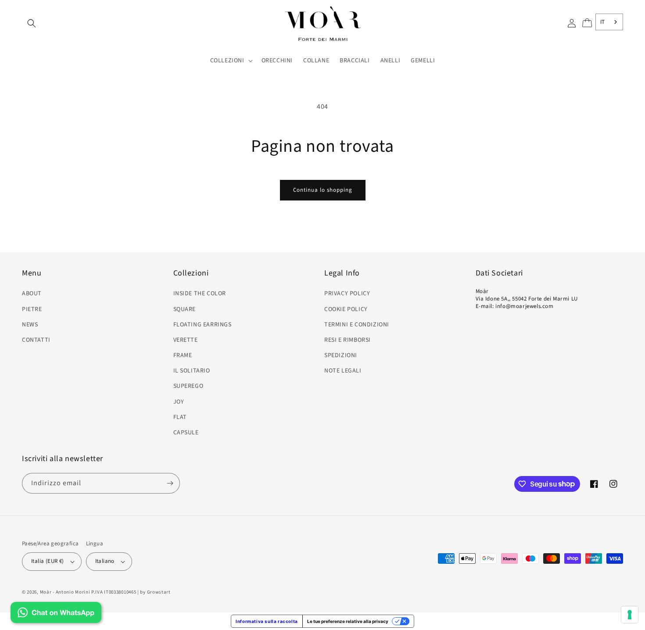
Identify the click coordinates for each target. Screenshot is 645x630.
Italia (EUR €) (47, 561)
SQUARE (184, 309)
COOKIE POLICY (346, 309)
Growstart (159, 592)
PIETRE (32, 309)
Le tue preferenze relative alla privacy (347, 621)
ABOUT (32, 293)
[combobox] (609, 22)
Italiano (105, 561)
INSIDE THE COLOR (199, 293)
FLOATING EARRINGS (202, 324)
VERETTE (185, 340)
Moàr (46, 592)
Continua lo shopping (322, 190)
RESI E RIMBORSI (347, 340)
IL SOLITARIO (191, 370)
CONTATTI (36, 340)
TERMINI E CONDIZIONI (356, 324)
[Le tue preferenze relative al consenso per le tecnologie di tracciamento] (629, 614)
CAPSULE (186, 432)
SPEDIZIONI (340, 355)
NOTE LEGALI (343, 370)
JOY (178, 401)
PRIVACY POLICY (347, 293)
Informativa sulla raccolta (267, 621)
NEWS (30, 324)
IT (602, 22)
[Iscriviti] (169, 483)
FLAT (180, 417)
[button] (31, 23)
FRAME (182, 355)
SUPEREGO (188, 386)
